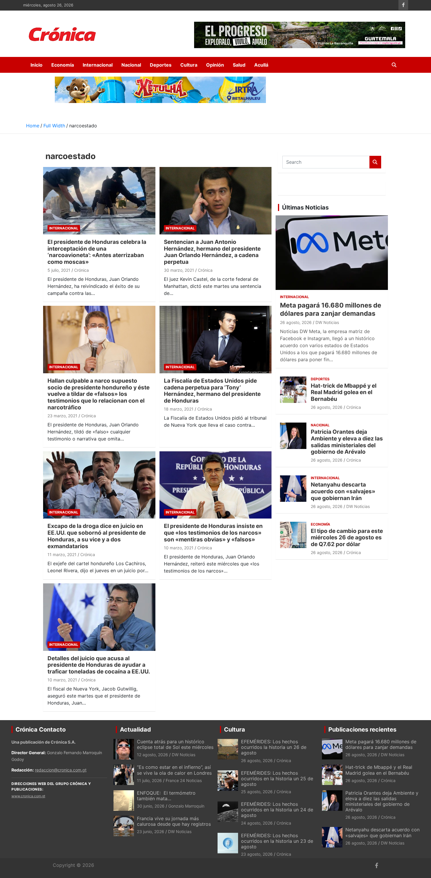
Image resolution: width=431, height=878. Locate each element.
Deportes (161, 65)
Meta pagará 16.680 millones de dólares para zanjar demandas (380, 744)
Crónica (81, 270)
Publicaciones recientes (362, 729)
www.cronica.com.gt (28, 796)
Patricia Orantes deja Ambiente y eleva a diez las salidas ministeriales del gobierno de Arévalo (347, 441)
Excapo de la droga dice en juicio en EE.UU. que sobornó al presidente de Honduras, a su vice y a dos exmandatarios (96, 536)
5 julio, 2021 (58, 270)
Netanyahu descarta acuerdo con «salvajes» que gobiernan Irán (343, 491)
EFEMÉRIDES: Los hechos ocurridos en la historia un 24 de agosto (277, 809)
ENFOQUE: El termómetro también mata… (166, 795)
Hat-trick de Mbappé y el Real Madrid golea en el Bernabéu (343, 392)
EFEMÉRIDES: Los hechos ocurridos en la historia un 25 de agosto (277, 778)
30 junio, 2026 (150, 805)
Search (375, 162)
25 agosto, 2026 (257, 791)
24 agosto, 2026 (257, 822)
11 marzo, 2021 (62, 554)
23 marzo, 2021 (62, 415)
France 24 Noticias (184, 780)
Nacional (131, 65)
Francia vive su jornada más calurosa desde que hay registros (174, 821)
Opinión (215, 65)
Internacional (98, 65)
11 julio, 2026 (149, 780)
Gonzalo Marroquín (186, 805)
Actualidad (135, 729)
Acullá (261, 65)
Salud (239, 65)
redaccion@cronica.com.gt (60, 769)
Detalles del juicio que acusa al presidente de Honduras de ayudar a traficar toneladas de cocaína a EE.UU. (98, 665)
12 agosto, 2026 (152, 754)
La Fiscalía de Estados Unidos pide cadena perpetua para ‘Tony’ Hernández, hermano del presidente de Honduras (212, 390)
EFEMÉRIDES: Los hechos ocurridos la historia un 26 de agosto (273, 747)
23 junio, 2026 (150, 831)
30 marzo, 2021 (179, 270)
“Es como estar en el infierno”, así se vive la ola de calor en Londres (174, 770)
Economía (62, 65)
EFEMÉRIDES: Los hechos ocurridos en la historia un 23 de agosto (277, 841)
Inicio (36, 65)
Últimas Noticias (305, 207)
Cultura (188, 65)
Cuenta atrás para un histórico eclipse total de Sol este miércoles (175, 744)
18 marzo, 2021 (179, 408)
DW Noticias (327, 322)
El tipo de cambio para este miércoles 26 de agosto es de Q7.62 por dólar (347, 538)
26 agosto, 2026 (296, 322)
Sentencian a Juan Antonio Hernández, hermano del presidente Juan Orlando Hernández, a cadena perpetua (212, 252)
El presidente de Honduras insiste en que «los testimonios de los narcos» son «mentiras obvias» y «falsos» (213, 533)
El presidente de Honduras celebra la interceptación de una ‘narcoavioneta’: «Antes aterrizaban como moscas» (96, 252)
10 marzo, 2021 (179, 547)
